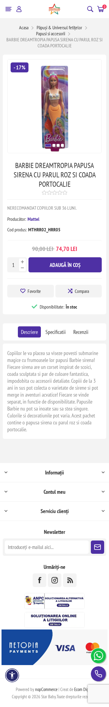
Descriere (29, 331)
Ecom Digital (84, 689)
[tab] (29, 332)
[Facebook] (39, 580)
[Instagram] (54, 580)
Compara (82, 291)
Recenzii (80, 331)
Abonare (97, 547)
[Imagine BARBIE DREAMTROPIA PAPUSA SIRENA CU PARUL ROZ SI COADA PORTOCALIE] (54, 150)
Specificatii (55, 331)
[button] (48, 145)
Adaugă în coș (65, 265)
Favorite (34, 291)
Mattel (33, 219)
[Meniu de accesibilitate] (12, 675)
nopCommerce (46, 689)
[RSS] (70, 580)
